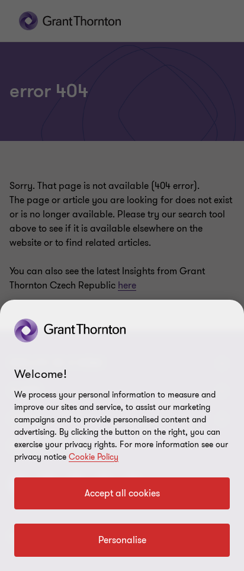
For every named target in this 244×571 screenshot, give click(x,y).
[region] (122, 435)
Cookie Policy (93, 457)
